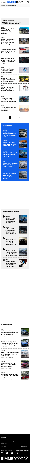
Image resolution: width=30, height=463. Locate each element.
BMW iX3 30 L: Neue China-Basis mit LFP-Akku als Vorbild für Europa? (12, 253)
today (15, 2)
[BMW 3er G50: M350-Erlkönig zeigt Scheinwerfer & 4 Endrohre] (23, 175)
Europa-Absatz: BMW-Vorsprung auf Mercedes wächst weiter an (11, 264)
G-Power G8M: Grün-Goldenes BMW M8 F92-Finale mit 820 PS (11, 231)
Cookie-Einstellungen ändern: (8, 450)
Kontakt (12, 441)
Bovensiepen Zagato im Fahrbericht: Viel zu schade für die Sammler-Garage (9, 343)
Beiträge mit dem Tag (8, 20)
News (2, 27)
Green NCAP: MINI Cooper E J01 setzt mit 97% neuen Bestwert (8, 79)
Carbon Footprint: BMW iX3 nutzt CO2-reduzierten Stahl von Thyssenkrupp (8, 41)
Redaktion (11, 336)
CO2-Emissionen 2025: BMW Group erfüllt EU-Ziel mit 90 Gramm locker (9, 51)
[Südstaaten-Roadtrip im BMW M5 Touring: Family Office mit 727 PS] (25, 375)
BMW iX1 (4, 161)
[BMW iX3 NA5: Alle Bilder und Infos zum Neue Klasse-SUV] (23, 144)
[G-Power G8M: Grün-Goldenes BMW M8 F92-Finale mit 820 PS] (23, 230)
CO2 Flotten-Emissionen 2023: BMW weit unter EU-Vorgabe (8, 109)
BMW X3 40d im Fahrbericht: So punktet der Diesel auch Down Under (10, 354)
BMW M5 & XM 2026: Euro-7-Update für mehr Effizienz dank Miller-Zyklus (8, 61)
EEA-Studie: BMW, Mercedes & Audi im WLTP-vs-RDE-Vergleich (8, 100)
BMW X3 (3, 350)
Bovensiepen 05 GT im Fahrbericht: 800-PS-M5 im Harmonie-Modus (9, 365)
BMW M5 (3, 57)
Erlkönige (3, 446)
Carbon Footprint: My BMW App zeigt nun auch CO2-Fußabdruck (8, 88)
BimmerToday (4, 5)
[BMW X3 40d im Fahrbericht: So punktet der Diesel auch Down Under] (25, 354)
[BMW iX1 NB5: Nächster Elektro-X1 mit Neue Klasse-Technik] (23, 165)
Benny (10, 346)
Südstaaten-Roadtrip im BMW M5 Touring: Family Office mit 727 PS (10, 375)
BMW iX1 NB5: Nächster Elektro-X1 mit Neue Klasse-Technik (10, 165)
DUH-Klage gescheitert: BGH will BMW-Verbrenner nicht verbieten (8, 31)
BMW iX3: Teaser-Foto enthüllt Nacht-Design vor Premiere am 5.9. (11, 242)
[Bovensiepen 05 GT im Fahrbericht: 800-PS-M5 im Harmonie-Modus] (25, 364)
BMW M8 (8, 227)
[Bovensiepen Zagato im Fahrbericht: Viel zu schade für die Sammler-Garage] (25, 343)
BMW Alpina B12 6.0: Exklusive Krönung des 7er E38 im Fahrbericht (9, 332)
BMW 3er (5, 172)
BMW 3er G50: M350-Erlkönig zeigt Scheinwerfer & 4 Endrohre (9, 176)
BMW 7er (3, 329)
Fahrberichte (23, 446)
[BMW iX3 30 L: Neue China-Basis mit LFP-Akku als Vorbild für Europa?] (23, 252)
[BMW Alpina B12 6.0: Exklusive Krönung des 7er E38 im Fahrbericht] (25, 332)
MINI (2, 76)
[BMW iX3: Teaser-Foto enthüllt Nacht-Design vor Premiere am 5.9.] (23, 241)
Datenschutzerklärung (21, 450)
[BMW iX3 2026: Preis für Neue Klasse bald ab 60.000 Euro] (23, 154)
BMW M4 (3, 340)
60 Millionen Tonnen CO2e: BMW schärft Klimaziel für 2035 (7, 70)
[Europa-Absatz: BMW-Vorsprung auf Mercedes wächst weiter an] (23, 263)
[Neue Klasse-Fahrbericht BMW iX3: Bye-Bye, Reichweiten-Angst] (23, 133)
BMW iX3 (3, 37)
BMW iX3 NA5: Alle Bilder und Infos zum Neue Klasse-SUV (9, 144)
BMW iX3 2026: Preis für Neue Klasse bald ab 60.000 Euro (10, 154)
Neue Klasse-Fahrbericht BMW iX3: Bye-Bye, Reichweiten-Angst (10, 134)
